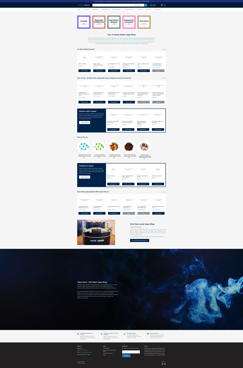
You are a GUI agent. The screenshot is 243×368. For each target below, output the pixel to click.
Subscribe (126, 355)
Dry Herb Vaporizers (129, 9)
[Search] (145, 5)
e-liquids (113, 39)
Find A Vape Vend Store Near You (139, 240)
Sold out (158, 70)
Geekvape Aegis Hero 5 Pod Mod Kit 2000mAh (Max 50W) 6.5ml (143, 94)
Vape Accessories (117, 9)
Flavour (79, 9)
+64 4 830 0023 (84, 350)
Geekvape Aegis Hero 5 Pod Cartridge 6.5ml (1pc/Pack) (129, 93)
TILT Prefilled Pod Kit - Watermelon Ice (127, 207)
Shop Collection (84, 122)
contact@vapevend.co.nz (86, 352)
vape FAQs (135, 43)
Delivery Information (108, 353)
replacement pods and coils (138, 39)
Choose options (84, 70)
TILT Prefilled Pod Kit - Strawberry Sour (98, 207)
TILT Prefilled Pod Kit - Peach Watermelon (142, 207)
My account (153, 5)
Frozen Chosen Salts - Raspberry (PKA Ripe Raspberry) (141, 122)
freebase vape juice (126, 39)
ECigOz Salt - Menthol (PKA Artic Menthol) (128, 64)
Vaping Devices (105, 9)
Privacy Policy (106, 348)
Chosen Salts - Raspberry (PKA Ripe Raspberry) (127, 122)
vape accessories (151, 39)
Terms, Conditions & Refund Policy (109, 351)
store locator (135, 42)
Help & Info (157, 9)
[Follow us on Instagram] (165, 364)
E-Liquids (86, 9)
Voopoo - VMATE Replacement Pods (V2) (98, 64)
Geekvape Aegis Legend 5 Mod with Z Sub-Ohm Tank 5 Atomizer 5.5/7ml (158, 94)
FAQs (104, 355)
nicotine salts (119, 39)
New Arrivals (140, 9)
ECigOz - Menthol (82, 63)
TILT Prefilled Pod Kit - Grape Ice (114, 64)
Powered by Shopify (81, 363)
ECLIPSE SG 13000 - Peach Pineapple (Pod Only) (98, 93)
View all (164, 191)
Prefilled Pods (95, 9)
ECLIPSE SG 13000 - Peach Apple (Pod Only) (113, 93)
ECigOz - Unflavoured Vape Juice (143, 64)
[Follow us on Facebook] (162, 364)
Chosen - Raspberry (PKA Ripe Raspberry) (127, 176)
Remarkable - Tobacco (156, 175)
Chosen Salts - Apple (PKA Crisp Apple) (157, 122)
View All (164, 49)
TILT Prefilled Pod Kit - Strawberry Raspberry (157, 64)
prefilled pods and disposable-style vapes (101, 39)
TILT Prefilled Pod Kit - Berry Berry (158, 207)
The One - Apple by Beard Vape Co (142, 176)
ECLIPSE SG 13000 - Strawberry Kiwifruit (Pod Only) (83, 94)
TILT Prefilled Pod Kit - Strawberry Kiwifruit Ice (83, 207)
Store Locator (148, 9)
